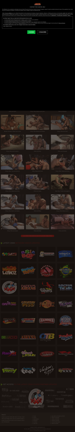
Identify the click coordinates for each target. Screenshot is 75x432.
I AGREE (31, 32)
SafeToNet (65, 15)
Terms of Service (22, 23)
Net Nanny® (59, 15)
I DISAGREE (42, 32)
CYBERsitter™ (54, 15)
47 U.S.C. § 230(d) (8, 13)
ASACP (69, 15)
